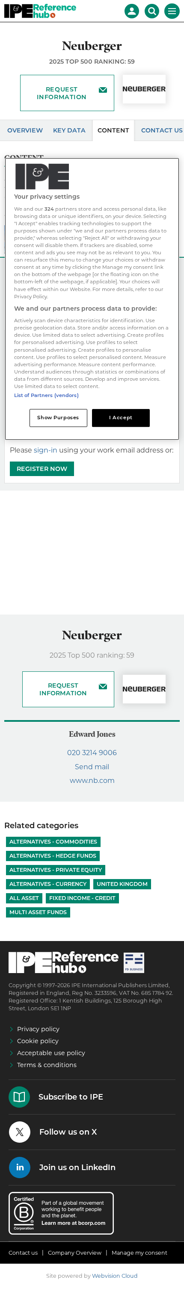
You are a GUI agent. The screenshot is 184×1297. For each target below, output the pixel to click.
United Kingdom (122, 884)
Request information (62, 93)
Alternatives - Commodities (53, 841)
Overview (25, 130)
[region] (92, 299)
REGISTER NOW (42, 469)
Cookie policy (38, 1041)
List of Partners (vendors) (46, 395)
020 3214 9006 (92, 753)
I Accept (121, 418)
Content (113, 130)
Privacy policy (38, 1029)
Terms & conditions (47, 1065)
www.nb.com (92, 780)
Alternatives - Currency (47, 884)
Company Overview (74, 1253)
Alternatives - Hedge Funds (52, 856)
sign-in (45, 450)
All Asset (24, 898)
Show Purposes (58, 418)
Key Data (69, 130)
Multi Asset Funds (38, 912)
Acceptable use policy (51, 1053)
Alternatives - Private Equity (55, 870)
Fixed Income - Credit (82, 898)
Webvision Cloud (115, 1276)
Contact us (23, 1253)
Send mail (92, 767)
